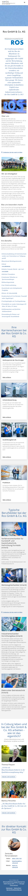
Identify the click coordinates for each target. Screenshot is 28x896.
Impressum (9, 888)
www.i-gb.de (5, 271)
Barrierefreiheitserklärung (14, 890)
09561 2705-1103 (17, 858)
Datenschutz (17, 888)
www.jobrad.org (6, 266)
